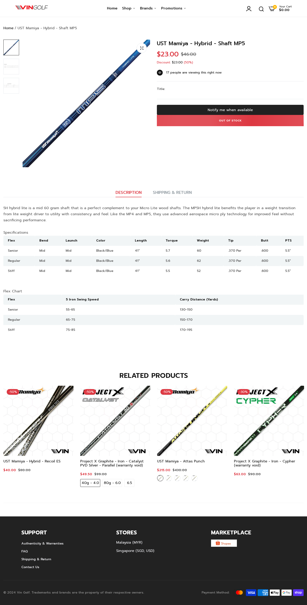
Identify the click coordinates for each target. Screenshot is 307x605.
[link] (65, 393)
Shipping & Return (172, 192)
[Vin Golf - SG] (31, 8)
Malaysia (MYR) (129, 542)
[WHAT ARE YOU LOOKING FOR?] (261, 8)
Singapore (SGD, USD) (135, 550)
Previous (14, 437)
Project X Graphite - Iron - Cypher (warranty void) (264, 463)
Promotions (172, 8)
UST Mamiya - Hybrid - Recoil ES (31, 461)
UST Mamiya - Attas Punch (181, 461)
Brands (147, 8)
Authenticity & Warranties (42, 543)
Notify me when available (230, 110)
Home (112, 8)
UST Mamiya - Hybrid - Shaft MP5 (201, 43)
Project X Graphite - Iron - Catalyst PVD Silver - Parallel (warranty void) (112, 463)
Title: (161, 89)
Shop (127, 8)
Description (129, 192)
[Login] (250, 8)
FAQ (24, 551)
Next (292, 437)
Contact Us (30, 567)
